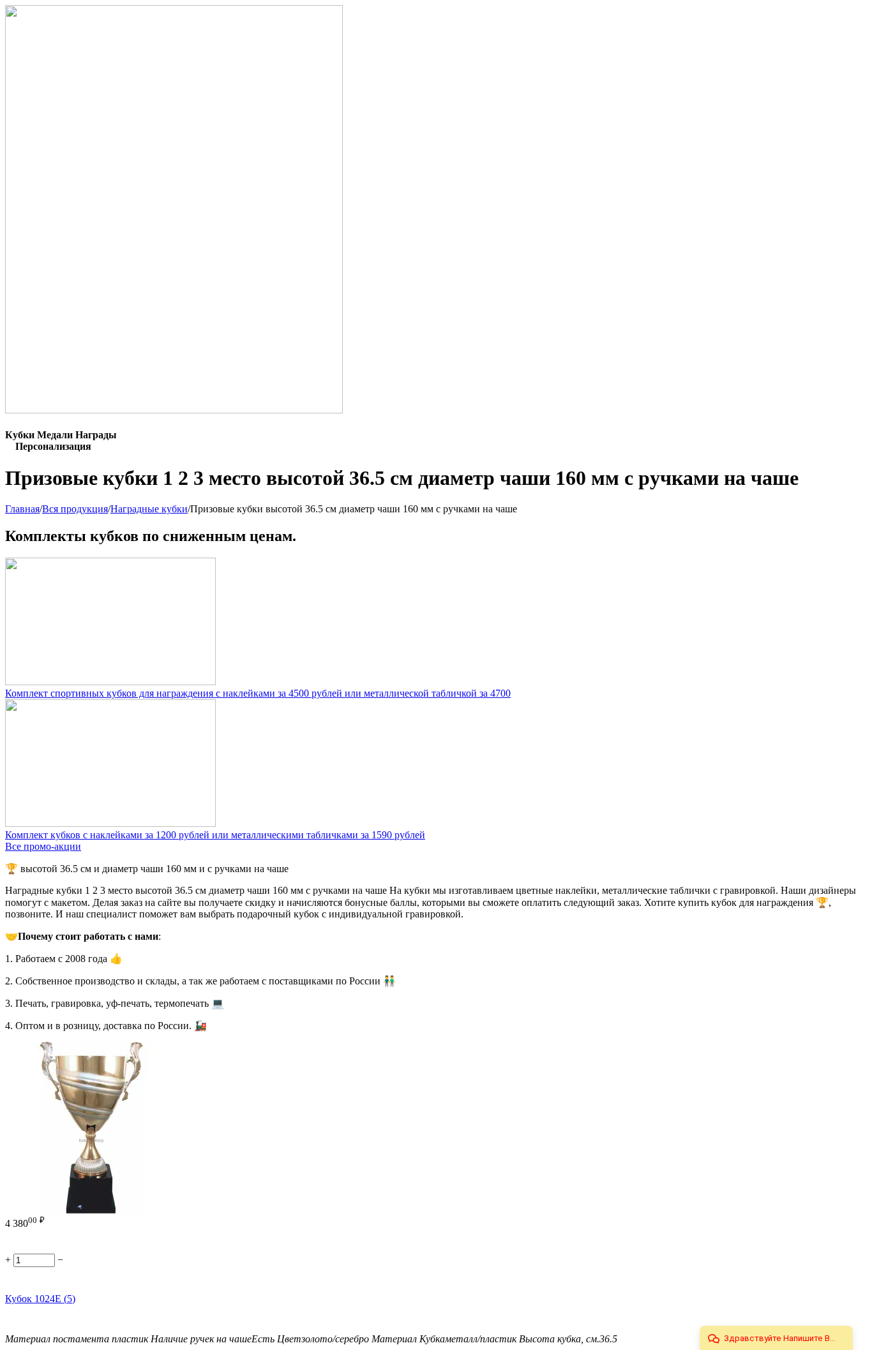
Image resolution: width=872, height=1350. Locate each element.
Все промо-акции (43, 846)
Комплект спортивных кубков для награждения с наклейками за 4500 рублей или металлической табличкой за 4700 (258, 693)
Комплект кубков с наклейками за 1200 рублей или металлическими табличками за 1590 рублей (215, 834)
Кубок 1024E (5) (40, 1298)
